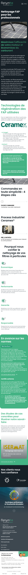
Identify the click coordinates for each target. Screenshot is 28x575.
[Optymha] (7, 4)
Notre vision (3, 547)
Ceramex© (19, 120)
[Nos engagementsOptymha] (14, 511)
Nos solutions (4, 545)
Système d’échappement (7, 539)
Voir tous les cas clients (7, 461)
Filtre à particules (5, 542)
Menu (25, 4)
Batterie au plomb (5, 536)
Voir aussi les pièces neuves (8, 374)
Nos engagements (5, 549)
